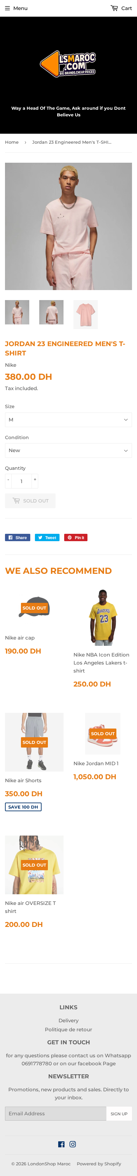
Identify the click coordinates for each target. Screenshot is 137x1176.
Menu (20, 8)
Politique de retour (68, 1029)
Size (10, 406)
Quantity (15, 468)
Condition (17, 437)
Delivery (68, 1020)
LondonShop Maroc (49, 1163)
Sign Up (119, 1113)
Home (12, 142)
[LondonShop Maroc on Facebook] (61, 1145)
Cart (126, 8)
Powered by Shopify (99, 1163)
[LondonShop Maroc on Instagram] (72, 1145)
